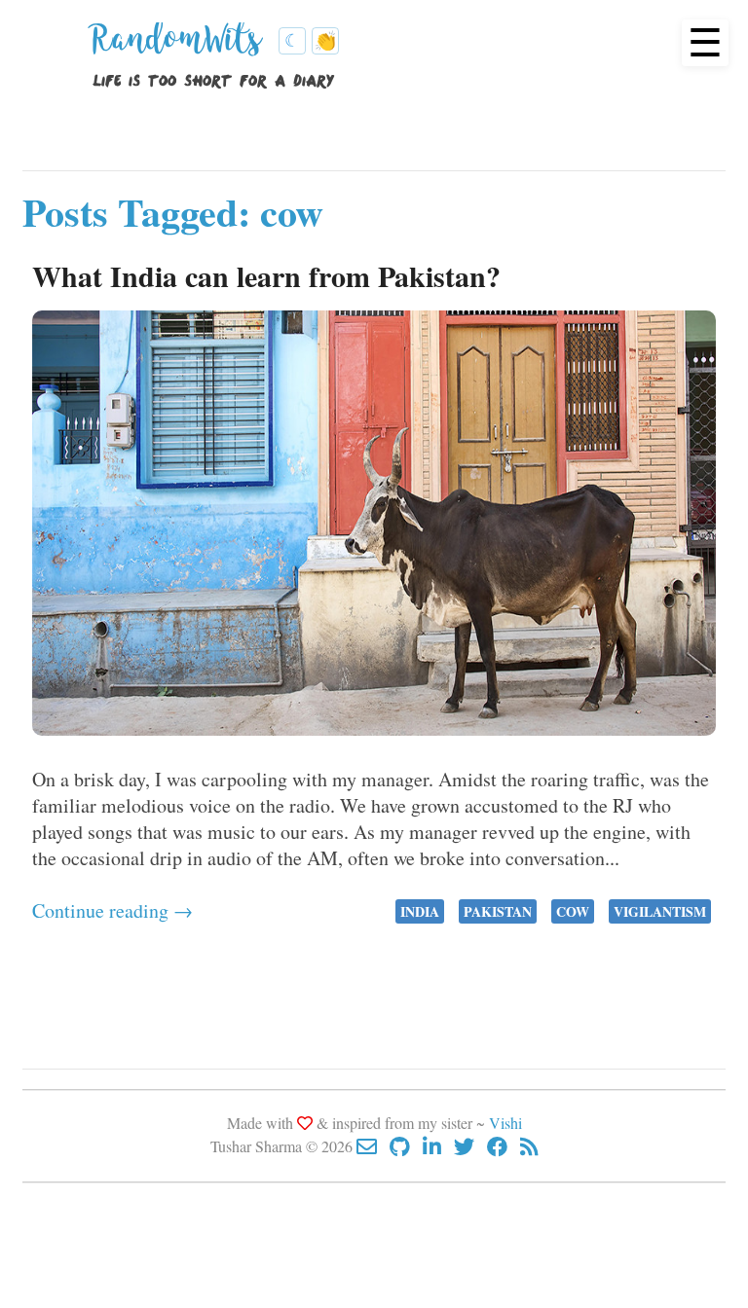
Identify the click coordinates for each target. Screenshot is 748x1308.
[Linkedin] (438, 1146)
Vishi (505, 1122)
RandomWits (182, 46)
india (419, 911)
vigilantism (660, 911)
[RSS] (529, 1146)
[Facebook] (503, 1146)
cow (572, 911)
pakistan (498, 911)
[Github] (406, 1146)
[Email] (373, 1146)
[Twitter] (470, 1146)
